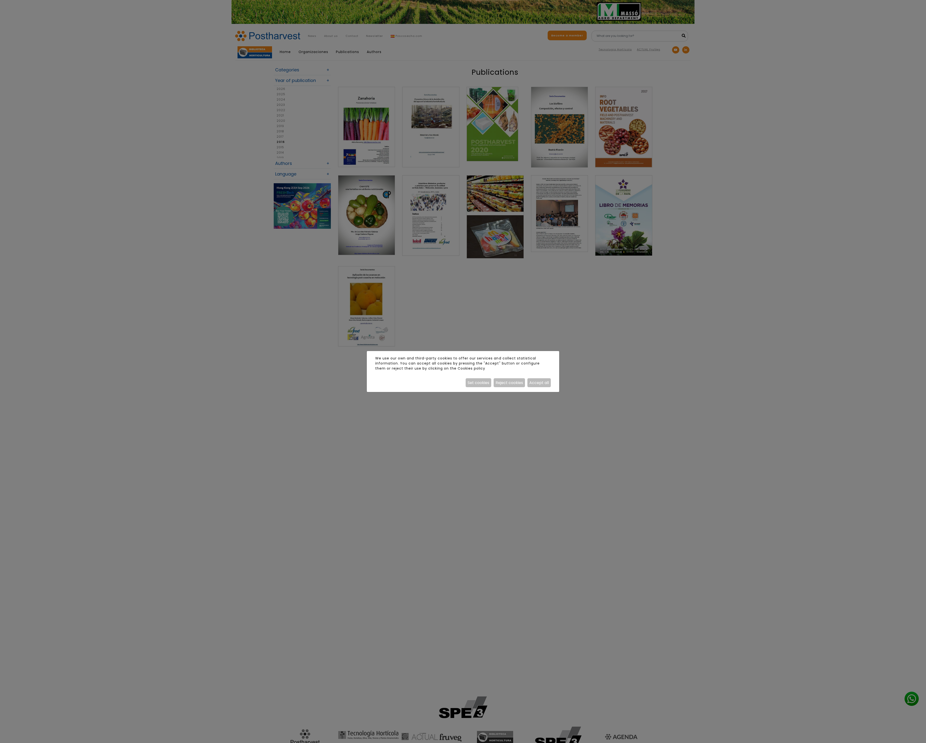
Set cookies (478, 382)
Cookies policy (471, 368)
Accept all (539, 382)
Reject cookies (509, 382)
